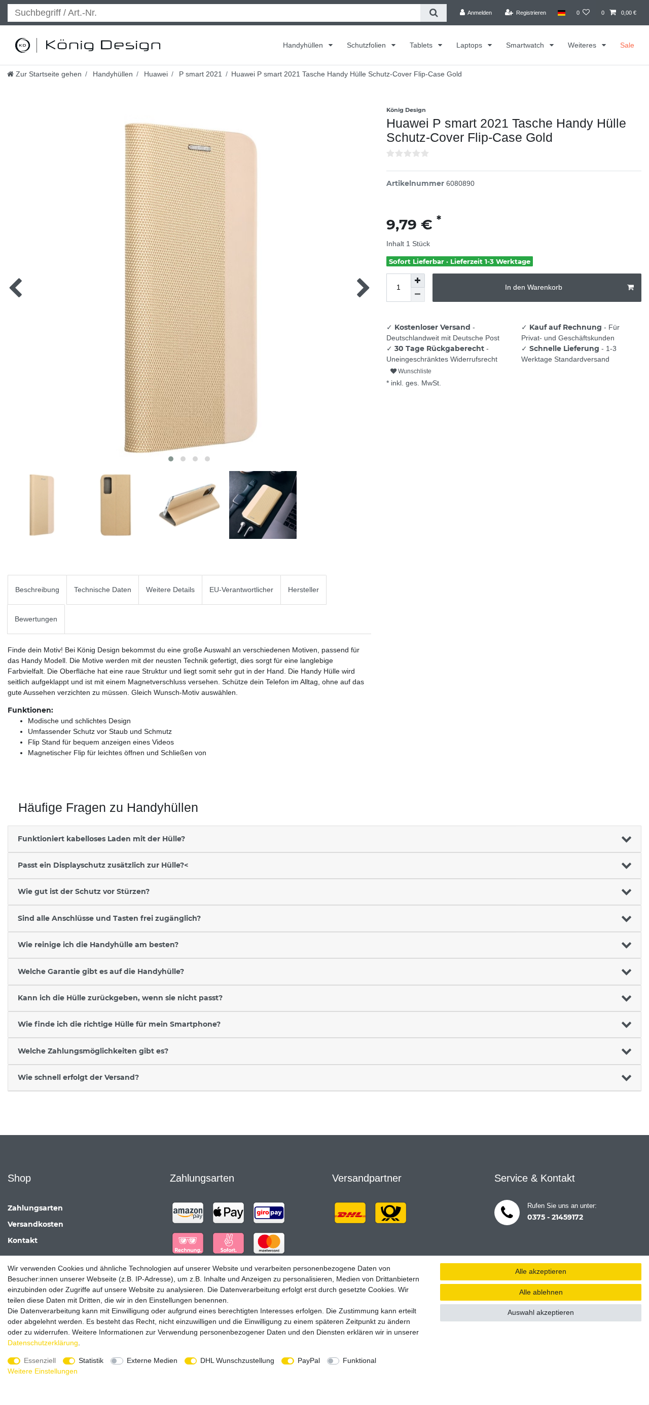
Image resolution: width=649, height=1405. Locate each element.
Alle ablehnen (541, 1292)
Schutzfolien (367, 45)
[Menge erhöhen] (418, 281)
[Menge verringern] (418, 295)
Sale (627, 45)
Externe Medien (152, 1360)
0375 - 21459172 (555, 1217)
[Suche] (433, 13)
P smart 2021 (199, 74)
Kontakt (23, 1240)
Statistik (91, 1360)
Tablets (422, 45)
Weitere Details (170, 590)
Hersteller (303, 590)
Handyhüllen (304, 45)
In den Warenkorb (533, 287)
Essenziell (40, 1360)
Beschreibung (37, 590)
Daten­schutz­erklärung (43, 1343)
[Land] (561, 12)
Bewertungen (36, 619)
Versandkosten (35, 1224)
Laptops (470, 45)
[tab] (37, 590)
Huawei (155, 74)
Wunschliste (413, 371)
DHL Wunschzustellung (237, 1360)
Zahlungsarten (35, 1208)
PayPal (309, 1360)
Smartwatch (526, 45)
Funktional (359, 1360)
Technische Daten (102, 590)
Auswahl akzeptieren (541, 1312)
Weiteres (583, 45)
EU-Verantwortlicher (241, 590)
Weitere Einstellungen (43, 1371)
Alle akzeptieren (540, 1271)
